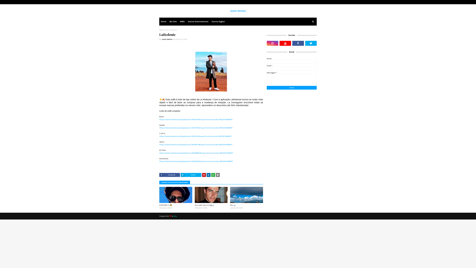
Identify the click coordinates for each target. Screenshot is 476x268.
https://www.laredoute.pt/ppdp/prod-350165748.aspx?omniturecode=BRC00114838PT (195, 144)
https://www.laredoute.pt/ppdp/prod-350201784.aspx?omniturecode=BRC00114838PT (196, 119)
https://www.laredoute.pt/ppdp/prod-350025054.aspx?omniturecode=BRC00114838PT (196, 161)
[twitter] (311, 43)
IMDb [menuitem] (182, 21)
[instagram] (272, 43)
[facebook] (298, 43)
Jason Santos (238, 10)
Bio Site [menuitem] (173, 21)
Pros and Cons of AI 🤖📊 (204, 205)
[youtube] (285, 43)
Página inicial (163, 30)
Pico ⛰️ (233, 205)
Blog (175, 216)
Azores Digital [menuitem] (218, 21)
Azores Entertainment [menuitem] (198, 21)
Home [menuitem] (163, 21)
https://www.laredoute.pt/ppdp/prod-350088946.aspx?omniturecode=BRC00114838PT (196, 153)
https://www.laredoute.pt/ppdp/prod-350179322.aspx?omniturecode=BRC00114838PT (196, 128)
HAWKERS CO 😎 (165, 205)
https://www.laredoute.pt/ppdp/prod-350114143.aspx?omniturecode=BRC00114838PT (195, 136)
